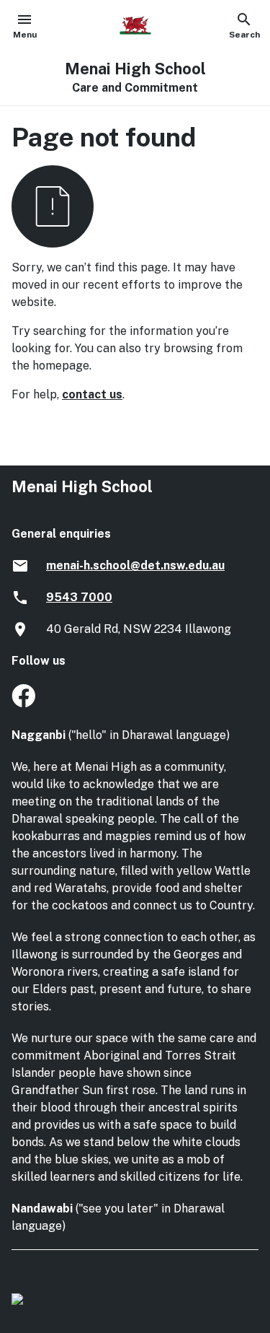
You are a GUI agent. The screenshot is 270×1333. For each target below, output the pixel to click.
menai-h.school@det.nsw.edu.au (135, 565)
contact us (92, 394)
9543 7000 (79, 597)
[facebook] (23, 703)
